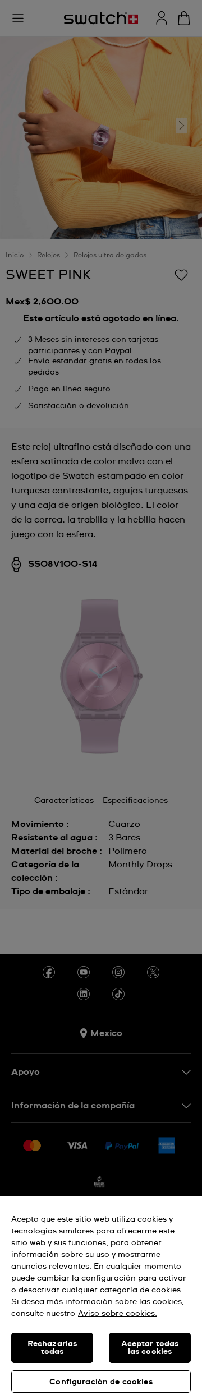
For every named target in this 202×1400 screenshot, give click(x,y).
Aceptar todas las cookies (150, 1348)
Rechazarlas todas (52, 1348)
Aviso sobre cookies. (117, 1314)
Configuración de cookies (100, 1382)
